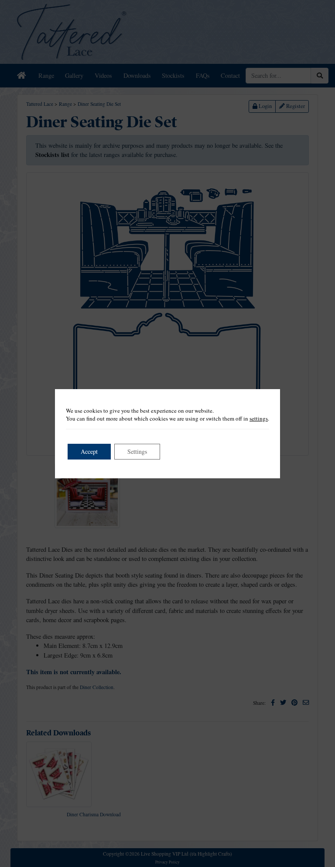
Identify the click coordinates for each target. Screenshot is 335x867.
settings (259, 418)
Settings (137, 451)
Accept (89, 451)
